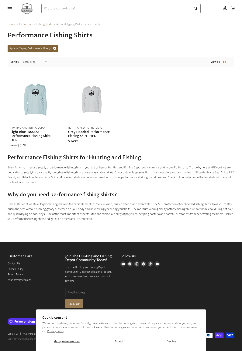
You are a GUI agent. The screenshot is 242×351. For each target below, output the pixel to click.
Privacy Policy (55, 331)
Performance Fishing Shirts (35, 24)
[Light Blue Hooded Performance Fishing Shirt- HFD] (34, 99)
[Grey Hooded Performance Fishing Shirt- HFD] (92, 99)
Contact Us (14, 263)
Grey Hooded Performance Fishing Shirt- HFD (89, 134)
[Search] (196, 8)
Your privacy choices (19, 280)
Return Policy (15, 274)
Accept (119, 341)
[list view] (229, 62)
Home (11, 24)
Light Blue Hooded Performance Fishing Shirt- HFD (31, 136)
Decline (171, 341)
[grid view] (224, 62)
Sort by (15, 61)
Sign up (74, 304)
